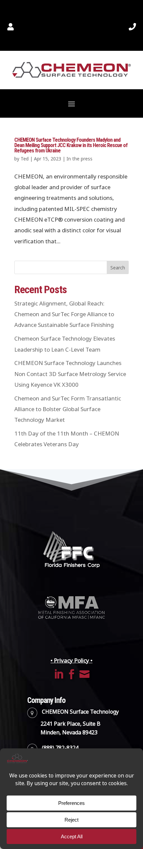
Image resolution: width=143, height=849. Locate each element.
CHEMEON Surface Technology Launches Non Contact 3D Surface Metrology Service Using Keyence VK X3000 (70, 374)
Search (117, 267)
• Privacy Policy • (71, 660)
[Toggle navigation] (71, 103)
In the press (79, 158)
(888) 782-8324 (60, 748)
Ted (25, 158)
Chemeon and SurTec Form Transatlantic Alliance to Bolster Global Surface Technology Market (67, 409)
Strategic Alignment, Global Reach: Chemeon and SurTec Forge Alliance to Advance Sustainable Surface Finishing (64, 314)
